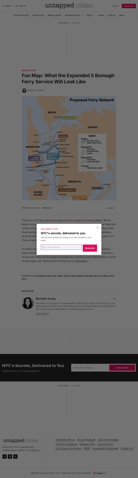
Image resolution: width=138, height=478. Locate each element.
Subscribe (90, 248)
